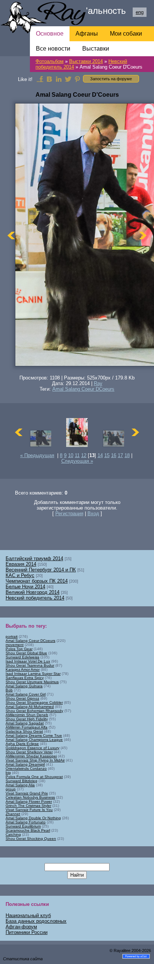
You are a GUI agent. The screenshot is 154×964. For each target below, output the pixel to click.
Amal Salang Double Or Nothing (33, 818)
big (8, 773)
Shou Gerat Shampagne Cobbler (34, 702)
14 (100, 455)
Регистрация (69, 513)
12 (83, 455)
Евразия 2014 (21, 564)
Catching (13, 834)
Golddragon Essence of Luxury (32, 748)
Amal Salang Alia (20, 785)
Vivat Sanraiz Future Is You (29, 810)
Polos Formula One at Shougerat (34, 777)
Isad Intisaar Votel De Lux (28, 661)
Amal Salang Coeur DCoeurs (83, 389)
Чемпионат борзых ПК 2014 (37, 581)
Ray (98, 383)
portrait (12, 636)
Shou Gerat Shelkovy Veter (29, 752)
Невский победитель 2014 (35, 598)
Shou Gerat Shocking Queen (31, 839)
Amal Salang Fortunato (26, 822)
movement (15, 645)
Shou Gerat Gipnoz (22, 698)
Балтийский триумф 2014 (34, 558)
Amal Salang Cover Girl (26, 694)
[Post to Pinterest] (77, 78)
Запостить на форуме (111, 78)
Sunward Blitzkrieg (21, 781)
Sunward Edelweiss (22, 657)
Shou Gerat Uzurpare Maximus (32, 682)
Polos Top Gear (19, 649)
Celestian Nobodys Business (30, 797)
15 (107, 455)
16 (113, 455)
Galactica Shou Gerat (24, 731)
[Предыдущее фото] (11, 235)
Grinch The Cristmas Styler (28, 806)
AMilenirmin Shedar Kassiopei (31, 756)
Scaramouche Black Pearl (28, 830)
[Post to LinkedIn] (58, 78)
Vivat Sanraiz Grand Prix (27, 793)
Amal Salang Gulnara (24, 686)
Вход (93, 513)
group (11, 789)
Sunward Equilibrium (23, 826)
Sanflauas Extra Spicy (25, 678)
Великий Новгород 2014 (32, 592)
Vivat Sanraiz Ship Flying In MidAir (35, 760)
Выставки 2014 (86, 61)
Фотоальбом (50, 61)
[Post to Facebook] (40, 78)
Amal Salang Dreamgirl (25, 764)
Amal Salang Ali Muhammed (30, 707)
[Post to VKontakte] (49, 78)
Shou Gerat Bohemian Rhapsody (34, 711)
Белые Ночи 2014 (25, 586)
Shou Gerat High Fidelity (27, 719)
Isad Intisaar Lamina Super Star (33, 674)
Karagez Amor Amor (23, 669)
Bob (9, 690)
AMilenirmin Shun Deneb (27, 715)
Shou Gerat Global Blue (26, 653)
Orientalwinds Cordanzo (26, 768)
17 (120, 455)
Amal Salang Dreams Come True (34, 735)
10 (70, 455)
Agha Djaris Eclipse (22, 744)
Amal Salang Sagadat (25, 723)
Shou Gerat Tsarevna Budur (30, 665)
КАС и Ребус (20, 575)
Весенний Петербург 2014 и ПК (41, 570)
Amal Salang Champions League (34, 740)
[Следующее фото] (143, 235)
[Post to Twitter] (68, 78)
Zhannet (13, 814)
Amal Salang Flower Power (29, 801)
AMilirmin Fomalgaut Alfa (26, 727)
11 (77, 455)
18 (127, 455)
